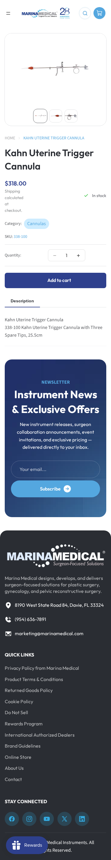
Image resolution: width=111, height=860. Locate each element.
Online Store (18, 757)
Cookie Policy (19, 701)
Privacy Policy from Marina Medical (42, 668)
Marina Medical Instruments (59, 842)
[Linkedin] (82, 819)
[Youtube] (47, 819)
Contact (13, 779)
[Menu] (8, 13)
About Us (14, 768)
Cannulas (36, 223)
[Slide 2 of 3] (55, 115)
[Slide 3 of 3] (71, 115)
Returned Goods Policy (29, 690)
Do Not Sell (16, 712)
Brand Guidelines (23, 746)
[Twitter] (64, 819)
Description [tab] (22, 301)
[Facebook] (12, 819)
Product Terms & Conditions (34, 679)
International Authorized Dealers (40, 735)
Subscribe (50, 489)
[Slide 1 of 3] (40, 115)
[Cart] (99, 13)
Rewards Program (24, 724)
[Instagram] (29, 819)
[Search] (84, 13)
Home (10, 138)
